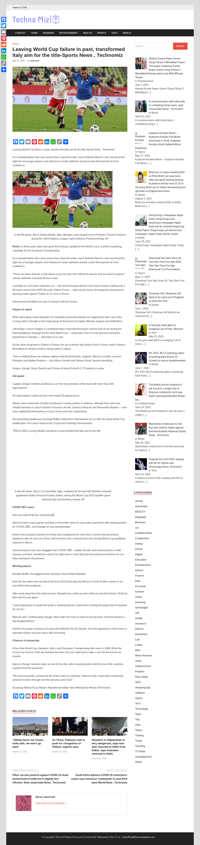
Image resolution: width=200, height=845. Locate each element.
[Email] (4, 32)
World (127, 33)
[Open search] (186, 33)
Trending (140, 746)
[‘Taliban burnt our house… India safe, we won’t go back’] (30, 727)
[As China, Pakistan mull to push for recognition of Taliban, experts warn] (70, 727)
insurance (140, 623)
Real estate (141, 676)
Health (87, 33)
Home (34, 33)
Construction (142, 538)
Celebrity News (143, 533)
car (137, 527)
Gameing (140, 602)
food (137, 581)
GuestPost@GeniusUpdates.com (138, 837)
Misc (137, 650)
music (138, 661)
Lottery (139, 645)
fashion (139, 570)
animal (139, 501)
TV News (140, 751)
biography (140, 517)
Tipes (138, 714)
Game (138, 597)
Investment (141, 634)
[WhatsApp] (4, 57)
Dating (138, 543)
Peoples (139, 671)
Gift (137, 613)
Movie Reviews (143, 655)
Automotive (141, 506)
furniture (139, 591)
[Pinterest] (4, 38)
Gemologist (141, 607)
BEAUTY (140, 511)
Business (48, 33)
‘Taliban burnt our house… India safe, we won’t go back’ (29, 743)
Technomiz (102, 837)
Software (140, 692)
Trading (139, 735)
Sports (101, 33)
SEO (137, 682)
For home (140, 586)
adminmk (34, 61)
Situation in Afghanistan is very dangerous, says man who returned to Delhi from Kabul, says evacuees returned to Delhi (108, 746)
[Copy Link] (4, 63)
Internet (139, 629)
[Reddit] (4, 44)
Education (140, 559)
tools (137, 724)
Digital (138, 554)
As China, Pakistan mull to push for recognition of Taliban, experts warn (68, 743)
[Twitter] (4, 26)
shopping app (142, 687)
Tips (137, 719)
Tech (114, 33)
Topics (138, 730)
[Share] (4, 69)
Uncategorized (143, 756)
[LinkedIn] (4, 51)
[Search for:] (161, 46)
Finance (139, 575)
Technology (141, 708)
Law (137, 639)
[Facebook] (4, 19)
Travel (138, 740)
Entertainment (68, 33)
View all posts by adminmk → (51, 803)
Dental (138, 549)
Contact (20, 33)
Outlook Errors (143, 666)
